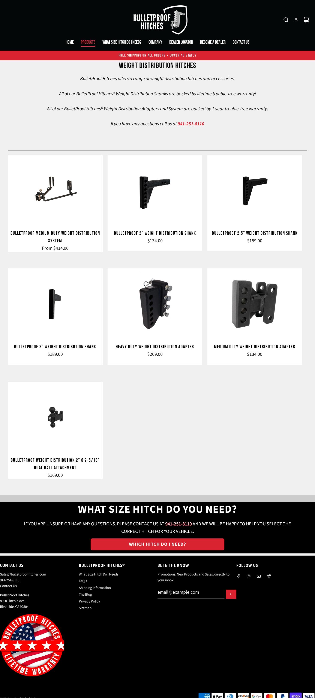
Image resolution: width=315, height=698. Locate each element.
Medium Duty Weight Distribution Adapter (254, 347)
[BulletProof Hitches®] (157, 19)
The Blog (85, 594)
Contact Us (8, 586)
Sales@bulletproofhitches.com (23, 574)
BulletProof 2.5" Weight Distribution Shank (255, 233)
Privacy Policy (89, 601)
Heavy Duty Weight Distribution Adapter (155, 347)
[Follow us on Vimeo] (268, 576)
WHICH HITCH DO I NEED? (157, 544)
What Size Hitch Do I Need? (98, 574)
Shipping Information (95, 587)
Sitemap (85, 608)
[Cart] (306, 19)
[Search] (285, 19)
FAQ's (83, 581)
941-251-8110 (191, 123)
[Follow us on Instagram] (248, 576)
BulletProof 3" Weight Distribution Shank (55, 347)
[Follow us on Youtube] (258, 576)
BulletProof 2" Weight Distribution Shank (155, 233)
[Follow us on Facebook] (238, 576)
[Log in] (296, 19)
